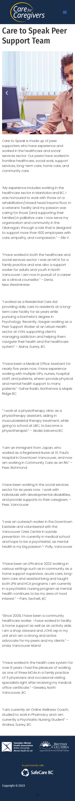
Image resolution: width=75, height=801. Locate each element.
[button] (65, 12)
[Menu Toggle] (37, 795)
